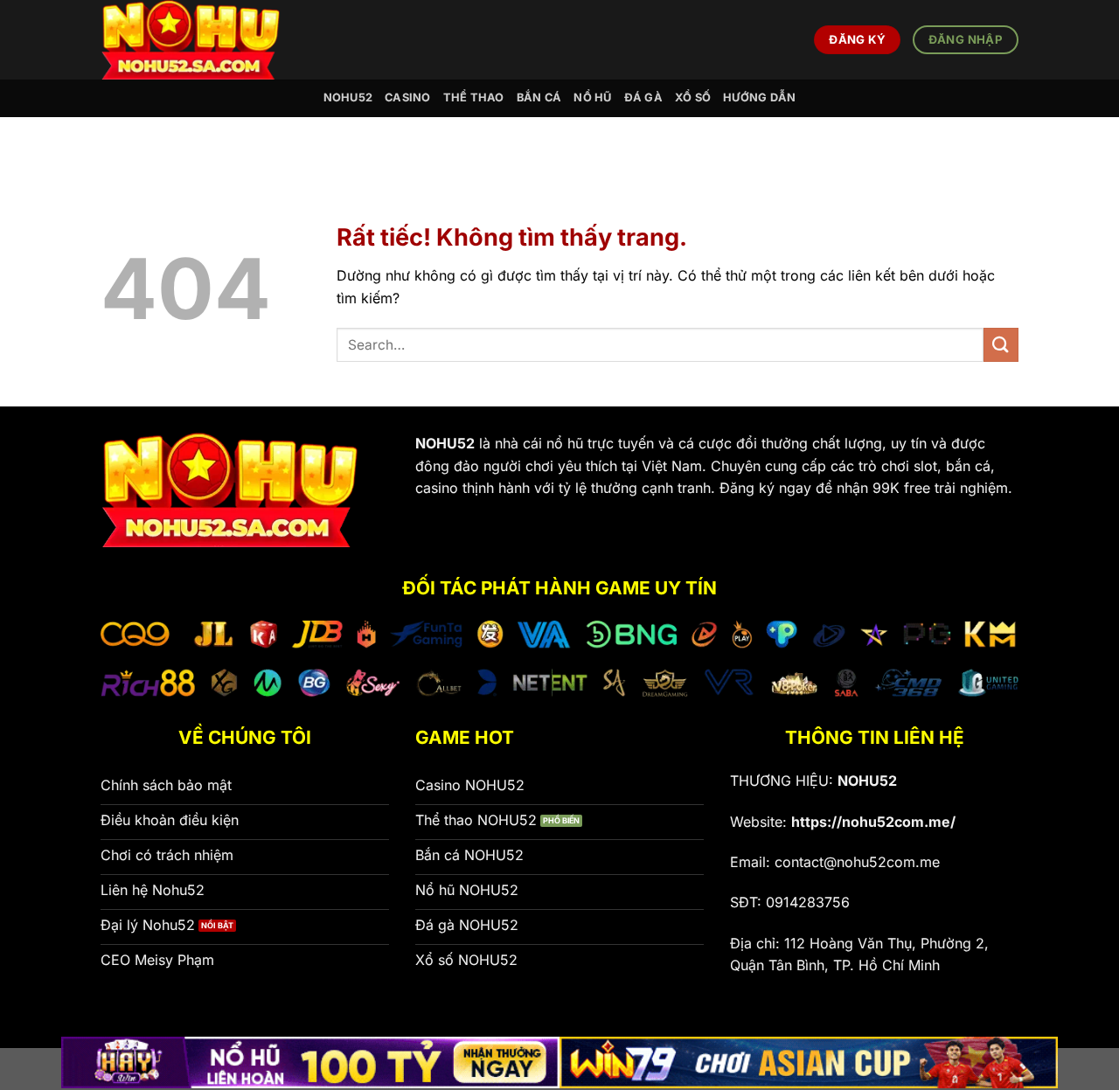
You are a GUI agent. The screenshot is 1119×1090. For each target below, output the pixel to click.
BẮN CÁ (539, 97)
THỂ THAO (473, 97)
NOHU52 (348, 97)
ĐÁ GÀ (643, 97)
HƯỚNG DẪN (759, 97)
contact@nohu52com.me (857, 862)
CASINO (408, 97)
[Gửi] (1000, 345)
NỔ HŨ (592, 97)
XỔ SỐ (693, 97)
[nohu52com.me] (202, 40)
